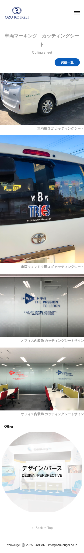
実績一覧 (67, 62)
